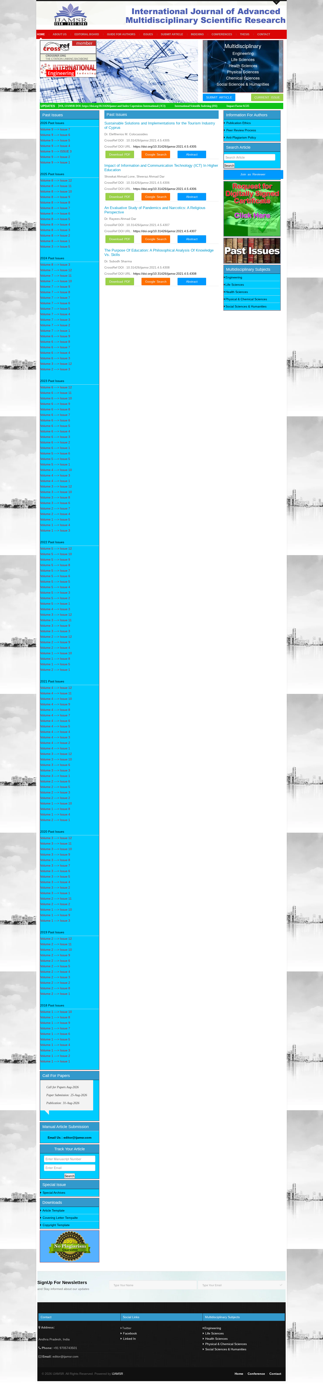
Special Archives (53, 1192)
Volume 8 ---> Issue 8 (55, 202)
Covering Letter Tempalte (60, 1217)
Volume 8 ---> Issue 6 (55, 213)
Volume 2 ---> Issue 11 (56, 898)
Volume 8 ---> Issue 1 (55, 241)
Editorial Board (86, 34)
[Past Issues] (252, 250)
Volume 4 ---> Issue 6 (55, 721)
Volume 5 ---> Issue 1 (55, 464)
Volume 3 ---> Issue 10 (56, 492)
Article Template (53, 1210)
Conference (256, 1373)
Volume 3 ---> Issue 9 (55, 625)
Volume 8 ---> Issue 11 (56, 186)
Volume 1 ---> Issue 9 (55, 915)
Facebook (129, 1333)
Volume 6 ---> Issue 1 (55, 448)
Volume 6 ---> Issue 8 (55, 341)
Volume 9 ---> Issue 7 (55, 129)
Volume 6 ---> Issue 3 (55, 358)
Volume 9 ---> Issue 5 (55, 140)
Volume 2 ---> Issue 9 (55, 642)
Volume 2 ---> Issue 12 (56, 636)
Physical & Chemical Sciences (246, 299)
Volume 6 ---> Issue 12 (56, 387)
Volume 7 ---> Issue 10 (56, 281)
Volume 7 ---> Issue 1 (55, 330)
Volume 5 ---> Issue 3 (55, 592)
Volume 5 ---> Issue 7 (55, 570)
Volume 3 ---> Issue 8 (55, 497)
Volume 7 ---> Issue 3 (55, 319)
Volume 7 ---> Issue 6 (55, 303)
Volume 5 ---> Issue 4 (55, 587)
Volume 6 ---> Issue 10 (56, 398)
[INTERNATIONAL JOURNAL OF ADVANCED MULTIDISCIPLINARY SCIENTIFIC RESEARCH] (72, 14)
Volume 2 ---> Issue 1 (55, 669)
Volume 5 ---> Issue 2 (55, 598)
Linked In (129, 1338)
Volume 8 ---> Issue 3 (55, 230)
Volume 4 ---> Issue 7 (55, 715)
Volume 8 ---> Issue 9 (55, 197)
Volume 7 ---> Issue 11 (56, 275)
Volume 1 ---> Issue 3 (55, 530)
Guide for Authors (121, 34)
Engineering (233, 277)
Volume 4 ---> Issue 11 (56, 693)
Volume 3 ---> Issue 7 (55, 865)
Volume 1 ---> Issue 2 (55, 1056)
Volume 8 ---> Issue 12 (56, 180)
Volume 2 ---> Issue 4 (55, 514)
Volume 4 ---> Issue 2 (55, 743)
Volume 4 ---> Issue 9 (55, 704)
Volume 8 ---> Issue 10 (56, 191)
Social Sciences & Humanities (246, 306)
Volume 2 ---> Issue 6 (55, 781)
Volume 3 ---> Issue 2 (55, 887)
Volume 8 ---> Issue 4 (55, 224)
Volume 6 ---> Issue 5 (55, 426)
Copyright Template (56, 1225)
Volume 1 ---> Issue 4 (55, 525)
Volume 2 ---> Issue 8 (55, 988)
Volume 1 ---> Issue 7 (55, 1028)
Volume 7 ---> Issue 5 (55, 308)
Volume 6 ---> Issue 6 (55, 420)
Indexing (197, 34)
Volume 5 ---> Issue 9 (55, 559)
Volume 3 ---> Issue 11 (56, 620)
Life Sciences (234, 284)
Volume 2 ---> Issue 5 (55, 787)
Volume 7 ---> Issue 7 (55, 297)
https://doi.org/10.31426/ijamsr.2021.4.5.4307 (164, 231)
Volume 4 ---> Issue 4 (55, 732)
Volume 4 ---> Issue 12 (56, 687)
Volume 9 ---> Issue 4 (55, 146)
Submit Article (172, 34)
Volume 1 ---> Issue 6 (55, 1034)
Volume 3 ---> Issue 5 (55, 246)
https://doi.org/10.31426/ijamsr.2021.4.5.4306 (164, 189)
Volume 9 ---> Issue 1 (55, 162)
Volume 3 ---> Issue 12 (56, 363)
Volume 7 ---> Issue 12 (56, 270)
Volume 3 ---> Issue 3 (55, 631)
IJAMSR (118, 1373)
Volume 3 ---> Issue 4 (55, 882)
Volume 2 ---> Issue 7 (55, 508)
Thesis (244, 34)
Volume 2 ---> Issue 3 (55, 369)
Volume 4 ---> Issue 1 (55, 481)
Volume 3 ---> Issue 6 (55, 503)
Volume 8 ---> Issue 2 (55, 235)
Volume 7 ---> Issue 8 (55, 292)
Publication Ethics (238, 123)
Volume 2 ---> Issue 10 (56, 949)
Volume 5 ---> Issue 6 (55, 453)
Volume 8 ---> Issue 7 (55, 208)
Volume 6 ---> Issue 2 (55, 442)
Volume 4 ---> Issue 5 (55, 726)
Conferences (222, 34)
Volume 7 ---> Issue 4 (55, 314)
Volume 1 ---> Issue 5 (55, 519)
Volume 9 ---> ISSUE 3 (56, 151)
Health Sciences (236, 292)
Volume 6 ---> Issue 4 (55, 352)
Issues (148, 34)
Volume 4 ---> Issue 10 (56, 470)
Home (41, 34)
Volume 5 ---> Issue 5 (55, 459)
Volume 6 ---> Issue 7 (55, 347)
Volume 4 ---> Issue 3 (55, 475)
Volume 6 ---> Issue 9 (55, 336)
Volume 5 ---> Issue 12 (56, 548)
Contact (263, 34)
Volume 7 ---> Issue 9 (55, 286)
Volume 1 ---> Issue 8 (55, 658)
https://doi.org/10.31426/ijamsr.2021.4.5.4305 (164, 146)
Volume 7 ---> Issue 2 (55, 325)
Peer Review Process (240, 130)
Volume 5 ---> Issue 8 (55, 565)
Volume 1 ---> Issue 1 (55, 1061)
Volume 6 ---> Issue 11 (56, 393)
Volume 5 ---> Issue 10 (56, 554)
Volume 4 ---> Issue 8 (55, 710)
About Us (60, 34)
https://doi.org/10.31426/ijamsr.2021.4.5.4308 (164, 273)
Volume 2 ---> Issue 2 (55, 798)
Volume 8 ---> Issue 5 (55, 219)
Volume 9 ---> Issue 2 (55, 157)
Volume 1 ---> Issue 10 (56, 653)
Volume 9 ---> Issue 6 (55, 135)
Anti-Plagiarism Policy (240, 137)
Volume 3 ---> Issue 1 (55, 776)
